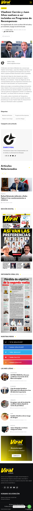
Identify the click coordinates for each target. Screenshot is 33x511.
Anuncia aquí (16, 449)
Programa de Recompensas (22, 115)
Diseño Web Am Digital (6, 509)
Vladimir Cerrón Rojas (7, 118)
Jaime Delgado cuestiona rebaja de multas (18, 428)
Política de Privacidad (10, 506)
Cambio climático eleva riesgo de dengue (20, 416)
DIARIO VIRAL (9, 29)
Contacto (16, 455)
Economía (13, 386)
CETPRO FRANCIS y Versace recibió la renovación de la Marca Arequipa (19, 376)
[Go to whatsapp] (29, 507)
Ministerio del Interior (7, 115)
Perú (11, 413)
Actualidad (13, 372)
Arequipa (13, 400)
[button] (2, 173)
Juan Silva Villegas (20, 118)
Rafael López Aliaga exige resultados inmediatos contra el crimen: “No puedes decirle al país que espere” (15, 198)
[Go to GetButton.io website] (29, 509)
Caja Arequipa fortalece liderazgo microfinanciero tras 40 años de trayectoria (20, 390)
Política (3, 193)
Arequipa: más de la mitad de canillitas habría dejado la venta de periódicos (20, 404)
